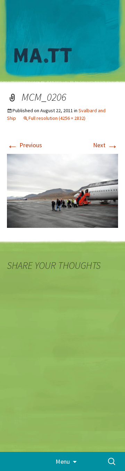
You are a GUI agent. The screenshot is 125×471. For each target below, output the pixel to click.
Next (105, 145)
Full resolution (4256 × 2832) (56, 118)
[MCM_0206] (62, 190)
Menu (63, 461)
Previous (24, 145)
